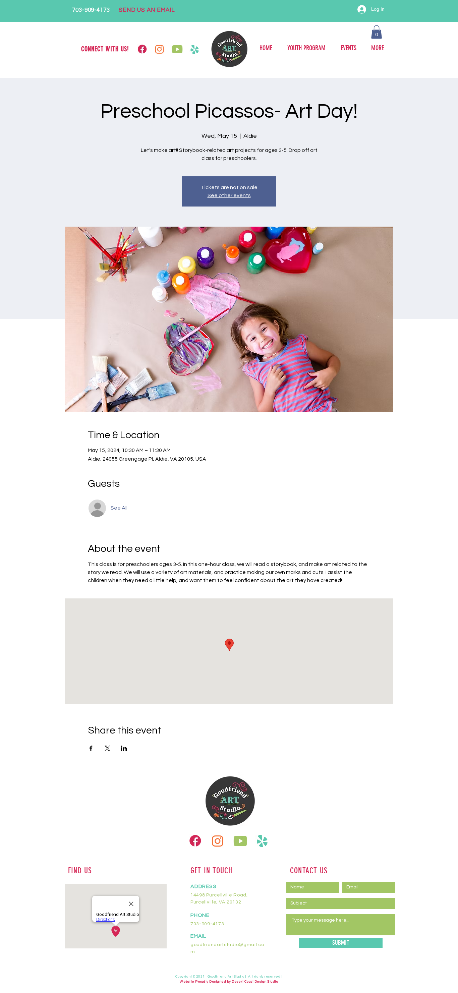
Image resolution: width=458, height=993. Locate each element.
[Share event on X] (107, 748)
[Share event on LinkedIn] (124, 748)
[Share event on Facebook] (91, 748)
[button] (376, 32)
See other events (229, 195)
